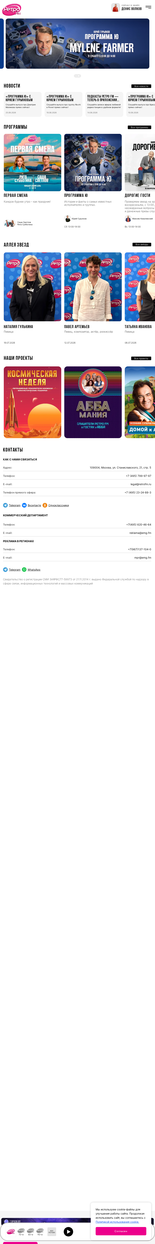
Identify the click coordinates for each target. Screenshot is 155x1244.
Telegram (14, 505)
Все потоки (52, 1231)
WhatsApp (34, 569)
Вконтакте (34, 505)
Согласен (121, 1231)
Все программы (139, 127)
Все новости (141, 86)
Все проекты (141, 358)
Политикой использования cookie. (117, 1221)
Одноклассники (58, 505)
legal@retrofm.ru (141, 484)
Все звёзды (142, 244)
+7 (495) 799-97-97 (138, 475)
